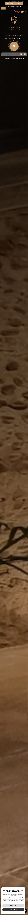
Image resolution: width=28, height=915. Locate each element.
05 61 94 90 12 (11, 6)
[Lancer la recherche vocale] (14, 46)
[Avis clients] (17, 11)
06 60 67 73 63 (19, 6)
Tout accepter (13, 909)
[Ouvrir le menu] (3, 8)
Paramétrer (13, 905)
